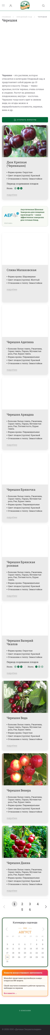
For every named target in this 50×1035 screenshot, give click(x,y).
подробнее (12, 194)
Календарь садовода (25, 922)
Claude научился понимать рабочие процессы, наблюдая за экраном (24, 986)
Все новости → (10, 993)
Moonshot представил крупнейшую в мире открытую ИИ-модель (23, 979)
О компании (25, 1010)
